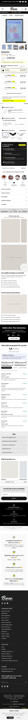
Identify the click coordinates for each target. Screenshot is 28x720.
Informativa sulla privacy (7, 651)
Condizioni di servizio (6, 658)
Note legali (20, 697)
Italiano (16, 701)
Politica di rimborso (5, 653)
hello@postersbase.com (7, 671)
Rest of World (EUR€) (19, 704)
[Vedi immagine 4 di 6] (15, 47)
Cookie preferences (14, 699)
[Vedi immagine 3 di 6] (9, 47)
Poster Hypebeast (5, 615)
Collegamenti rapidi (6, 608)
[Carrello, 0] (25, 9)
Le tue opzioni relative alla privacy (9, 660)
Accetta (11, 717)
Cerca (2, 647)
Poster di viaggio (5, 636)
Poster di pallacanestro (6, 624)
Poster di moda (5, 620)
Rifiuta (18, 717)
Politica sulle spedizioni (6, 656)
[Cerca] (22, 9)
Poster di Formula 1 (5, 627)
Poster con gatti (5, 633)
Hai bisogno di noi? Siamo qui (8, 669)
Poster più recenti (5, 611)
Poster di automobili (6, 622)
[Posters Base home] (14, 9)
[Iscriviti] (26, 682)
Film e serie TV (5, 617)
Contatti (3, 649)
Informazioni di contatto (11, 697)
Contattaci (3, 638)
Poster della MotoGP (6, 629)
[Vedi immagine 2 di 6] (3, 47)
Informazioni (4, 644)
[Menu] (2, 9)
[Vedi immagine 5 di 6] (21, 47)
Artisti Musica (4, 613)
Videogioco (4, 631)
